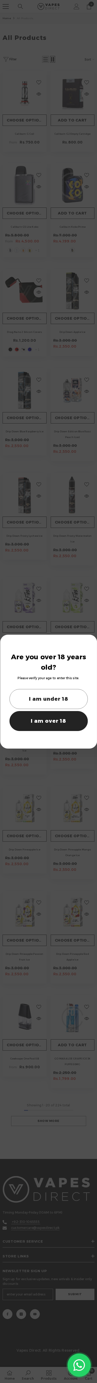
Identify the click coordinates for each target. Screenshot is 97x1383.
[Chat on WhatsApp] (79, 1365)
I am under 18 (48, 699)
